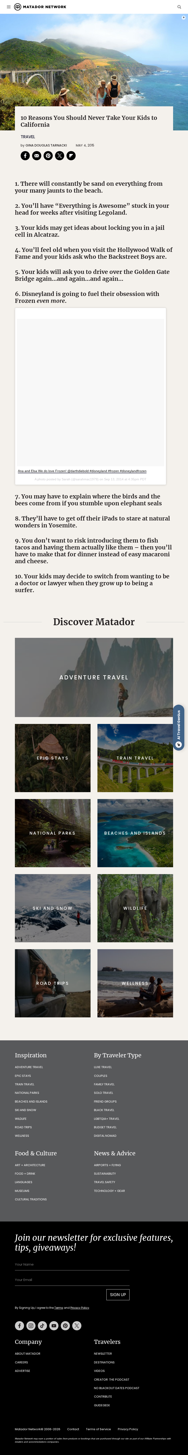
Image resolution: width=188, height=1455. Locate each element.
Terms (100, 756)
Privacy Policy (121, 756)
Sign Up (140, 744)
